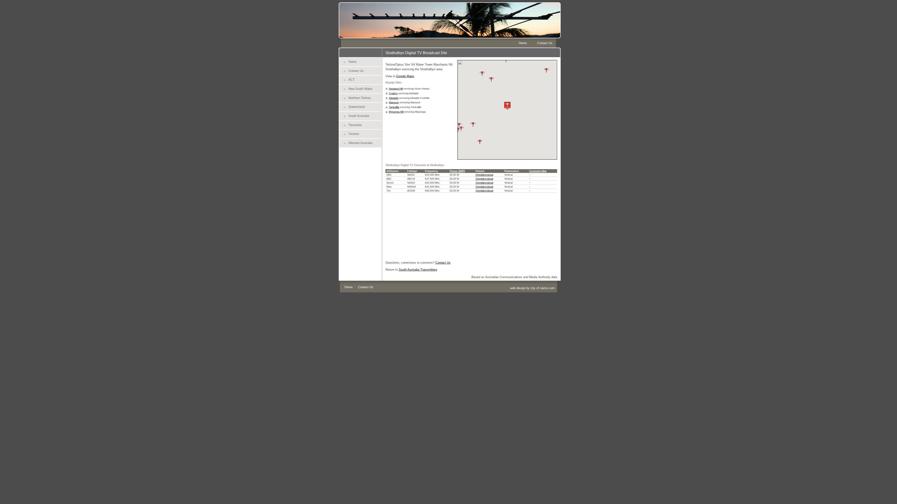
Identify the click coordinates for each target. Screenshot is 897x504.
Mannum (394, 102)
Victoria (354, 134)
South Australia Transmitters (418, 269)
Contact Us (544, 43)
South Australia (359, 116)
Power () (457, 171)
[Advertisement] (471, 225)
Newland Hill (396, 88)
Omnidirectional (484, 174)
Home (523, 43)
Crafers (393, 93)
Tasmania (355, 125)
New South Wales (361, 89)
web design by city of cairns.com (532, 288)
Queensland (357, 106)
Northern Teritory (360, 98)
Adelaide (394, 98)
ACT (352, 79)
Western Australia (360, 143)
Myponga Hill (396, 111)
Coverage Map (538, 171)
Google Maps (405, 76)
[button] (491, 77)
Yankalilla (394, 107)
